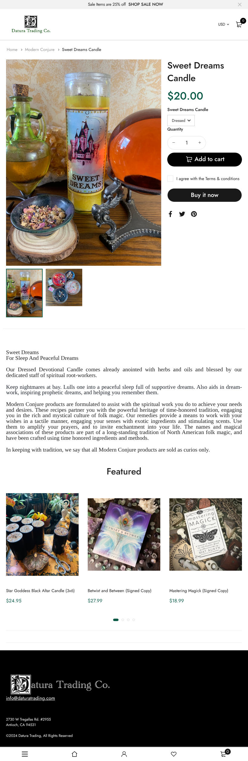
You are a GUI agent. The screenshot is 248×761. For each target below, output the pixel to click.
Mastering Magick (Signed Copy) (198, 591)
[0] (239, 24)
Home (13, 50)
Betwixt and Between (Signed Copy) (120, 591)
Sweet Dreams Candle (187, 110)
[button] (116, 620)
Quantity (175, 129)
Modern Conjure (40, 50)
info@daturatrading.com (30, 698)
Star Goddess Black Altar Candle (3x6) (40, 591)
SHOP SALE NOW (146, 5)
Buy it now (204, 195)
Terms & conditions (222, 179)
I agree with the (207, 179)
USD (221, 24)
